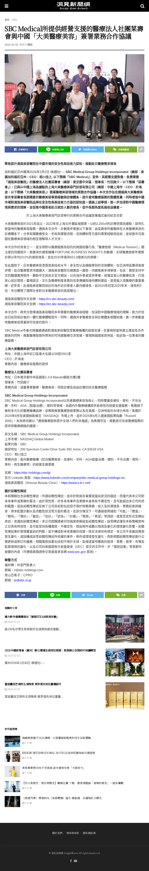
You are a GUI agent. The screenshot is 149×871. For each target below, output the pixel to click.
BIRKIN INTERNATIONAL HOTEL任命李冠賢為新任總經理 (58, 753)
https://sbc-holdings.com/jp (32, 472)
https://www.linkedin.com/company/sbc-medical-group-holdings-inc (79, 477)
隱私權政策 (89, 833)
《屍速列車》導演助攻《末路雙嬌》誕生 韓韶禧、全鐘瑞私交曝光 (62, 798)
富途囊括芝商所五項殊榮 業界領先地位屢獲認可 (33, 684)
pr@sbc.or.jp (22, 580)
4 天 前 (28, 788)
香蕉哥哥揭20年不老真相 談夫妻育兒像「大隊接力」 (54, 768)
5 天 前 (28, 742)
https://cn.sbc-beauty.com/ (56, 299)
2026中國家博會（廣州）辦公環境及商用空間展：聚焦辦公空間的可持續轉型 (50, 650)
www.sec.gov (77, 551)
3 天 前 (28, 757)
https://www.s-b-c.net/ (75, 482)
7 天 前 (28, 772)
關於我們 (57, 833)
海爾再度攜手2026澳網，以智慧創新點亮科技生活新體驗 (56, 738)
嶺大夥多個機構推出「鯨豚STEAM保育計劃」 (32, 617)
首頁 (7, 19)
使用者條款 (72, 833)
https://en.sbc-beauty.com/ (56, 304)
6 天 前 (28, 803)
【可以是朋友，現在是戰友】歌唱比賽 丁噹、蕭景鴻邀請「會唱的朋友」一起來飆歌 (72, 783)
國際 (14, 19)
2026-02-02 (11, 44)
